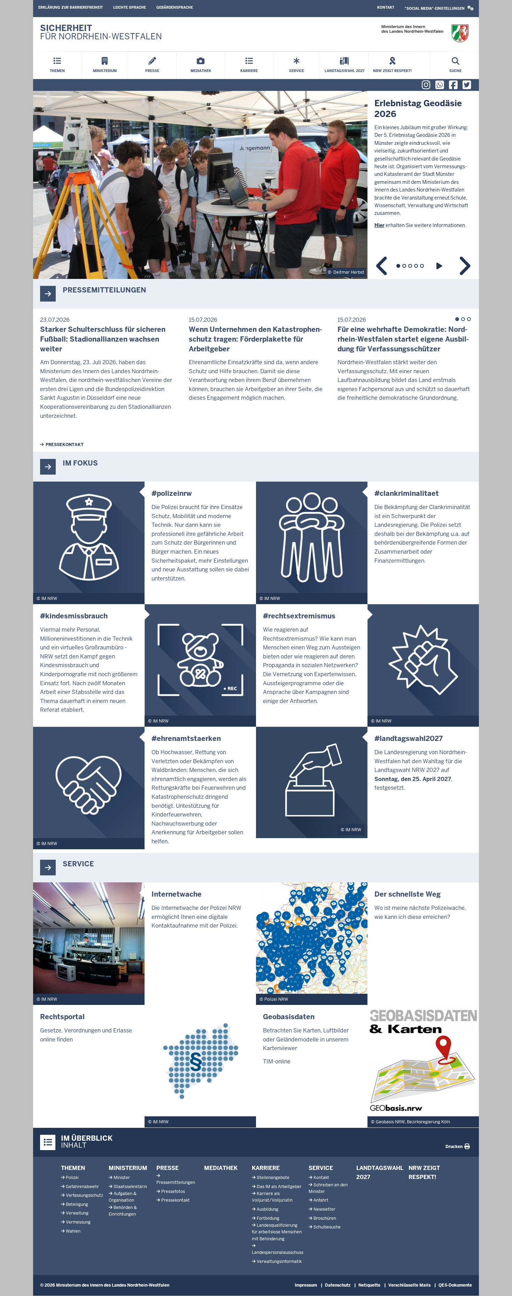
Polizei (72, 1177)
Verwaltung (77, 1213)
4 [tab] (416, 266)
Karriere (266, 1168)
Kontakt (385, 7)
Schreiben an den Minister (328, 1188)
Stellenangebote (273, 1177)
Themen (73, 1168)
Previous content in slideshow (382, 266)
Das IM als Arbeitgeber (279, 1186)
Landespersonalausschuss (277, 1252)
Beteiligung (77, 1204)
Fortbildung (268, 1218)
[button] (439, 8)
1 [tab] (398, 266)
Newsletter (324, 1209)
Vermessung (78, 1222)
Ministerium (128, 1168)
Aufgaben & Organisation (123, 1197)
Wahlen (73, 1231)
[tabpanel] (256, 185)
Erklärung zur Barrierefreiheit (70, 7)
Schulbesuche (327, 1227)
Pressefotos (173, 1191)
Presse (167, 1168)
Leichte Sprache (129, 7)
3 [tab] (410, 266)
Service (321, 1168)
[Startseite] (425, 33)
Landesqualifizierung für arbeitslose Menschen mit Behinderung (277, 1232)
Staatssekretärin (130, 1186)
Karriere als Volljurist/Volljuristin (272, 1197)
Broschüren (324, 1218)
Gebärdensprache (174, 7)
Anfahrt (320, 1200)
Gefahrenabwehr (82, 1186)
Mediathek (221, 1168)
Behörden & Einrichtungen (123, 1211)
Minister (122, 1177)
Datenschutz (337, 1285)
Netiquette (369, 1285)
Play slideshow (440, 266)
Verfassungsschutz (84, 1195)
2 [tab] (404, 266)
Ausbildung (267, 1209)
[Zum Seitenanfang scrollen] (498, 1283)
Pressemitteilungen (175, 1182)
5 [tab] (422, 266)
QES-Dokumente (455, 1285)
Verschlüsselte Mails (409, 1285)
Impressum (306, 1285)
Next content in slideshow (464, 266)
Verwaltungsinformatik (279, 1261)
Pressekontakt (65, 444)
